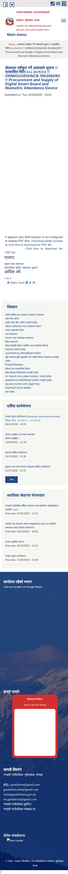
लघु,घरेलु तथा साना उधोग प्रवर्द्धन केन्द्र (22, 384)
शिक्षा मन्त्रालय (11, 341)
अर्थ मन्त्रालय (11, 334)
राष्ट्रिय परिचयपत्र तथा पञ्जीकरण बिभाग (23, 326)
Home (12, 44)
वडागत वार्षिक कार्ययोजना (16, 452)
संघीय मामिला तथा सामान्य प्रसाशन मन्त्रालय (24, 314)
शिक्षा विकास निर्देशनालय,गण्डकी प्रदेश (21, 372)
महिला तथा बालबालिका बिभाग (17, 368)
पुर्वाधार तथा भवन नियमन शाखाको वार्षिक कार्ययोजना (27, 466)
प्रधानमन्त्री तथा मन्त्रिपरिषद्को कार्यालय (23, 353)
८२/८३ (7, 278)
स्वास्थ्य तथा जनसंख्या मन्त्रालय (19, 337)
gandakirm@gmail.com (25, 784)
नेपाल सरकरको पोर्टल (14, 330)
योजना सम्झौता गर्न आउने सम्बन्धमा (20, 434)
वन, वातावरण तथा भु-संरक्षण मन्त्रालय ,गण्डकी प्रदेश (28, 376)
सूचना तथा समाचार (14, 263)
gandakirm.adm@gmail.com (20, 789)
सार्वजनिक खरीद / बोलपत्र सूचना (21, 267)
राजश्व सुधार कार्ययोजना (15, 556)
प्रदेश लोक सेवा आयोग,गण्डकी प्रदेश (21, 322)
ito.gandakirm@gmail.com (19, 799)
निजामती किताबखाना (14, 364)
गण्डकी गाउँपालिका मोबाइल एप (19, 809)
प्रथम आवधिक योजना (14, 541)
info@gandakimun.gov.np (19, 794)
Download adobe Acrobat (47, 240)
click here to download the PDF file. (30, 244)
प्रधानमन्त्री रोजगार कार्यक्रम (18, 387)
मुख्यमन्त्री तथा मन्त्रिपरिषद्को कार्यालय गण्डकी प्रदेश (28, 380)
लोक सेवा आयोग (12, 318)
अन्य (11, 479)
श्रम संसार (9, 391)
